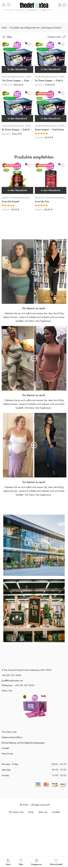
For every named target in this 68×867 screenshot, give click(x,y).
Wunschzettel (56, 864)
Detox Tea (7, 690)
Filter (9, 37)
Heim (4, 27)
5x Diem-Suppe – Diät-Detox (17, 129)
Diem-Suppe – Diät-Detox (49, 129)
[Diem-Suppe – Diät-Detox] (50, 106)
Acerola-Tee (42, 201)
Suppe (28, 77)
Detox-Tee (39, 198)
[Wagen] (64, 5)
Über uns (43, 812)
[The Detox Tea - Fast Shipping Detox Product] (34, 5)
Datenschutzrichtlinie (12, 737)
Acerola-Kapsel (10, 201)
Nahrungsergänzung (13, 77)
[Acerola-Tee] (50, 178)
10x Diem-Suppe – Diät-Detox (17, 80)
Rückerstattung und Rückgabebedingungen (23, 742)
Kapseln (6, 198)
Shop (31, 812)
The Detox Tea (9, 732)
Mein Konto (7, 753)
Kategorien (36, 864)
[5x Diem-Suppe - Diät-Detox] (17, 106)
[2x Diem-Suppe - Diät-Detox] (50, 57)
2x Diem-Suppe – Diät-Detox (50, 80)
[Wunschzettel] (29, 44)
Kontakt (5, 748)
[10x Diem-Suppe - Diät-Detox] (17, 57)
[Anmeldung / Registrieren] (60, 5)
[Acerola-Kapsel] (17, 178)
